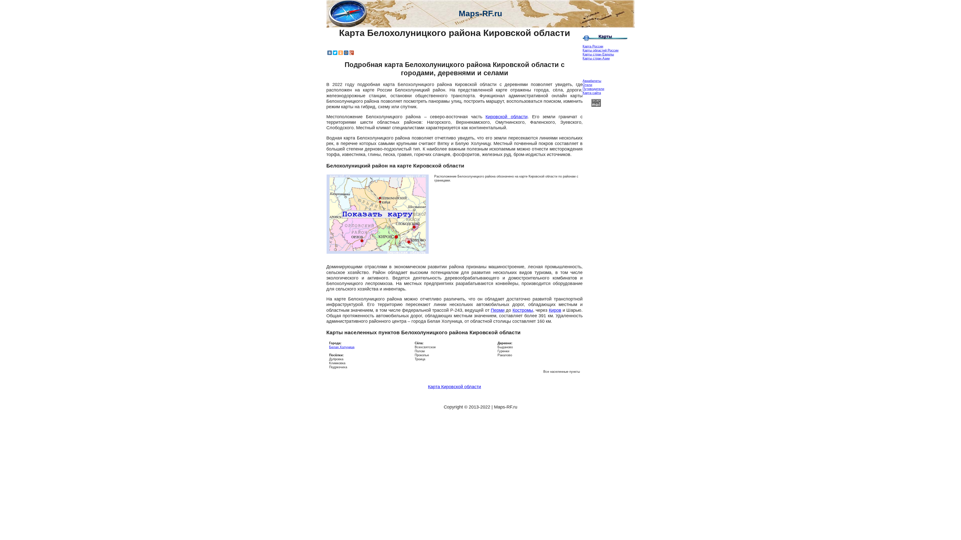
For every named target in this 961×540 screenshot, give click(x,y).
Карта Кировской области (454, 386)
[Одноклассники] (340, 52)
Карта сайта (592, 93)
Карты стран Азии (596, 58)
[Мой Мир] (346, 52)
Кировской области (506, 116)
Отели (587, 85)
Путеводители (593, 89)
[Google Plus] (351, 52)
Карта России (593, 46)
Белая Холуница (341, 347)
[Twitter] (335, 52)
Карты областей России (600, 50)
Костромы (523, 310)
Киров (555, 310)
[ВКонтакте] (329, 52)
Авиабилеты (592, 81)
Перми (498, 310)
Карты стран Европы (598, 54)
